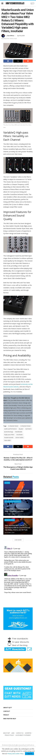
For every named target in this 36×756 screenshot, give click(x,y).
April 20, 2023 (21, 35)
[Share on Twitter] (18, 61)
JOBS (13, 733)
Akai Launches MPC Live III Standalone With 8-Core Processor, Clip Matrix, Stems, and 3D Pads (17, 527)
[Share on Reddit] (28, 61)
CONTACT (6, 711)
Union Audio (19, 437)
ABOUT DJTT (7, 707)
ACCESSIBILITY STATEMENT (23, 735)
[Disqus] (18, 569)
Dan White (10, 35)
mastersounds (8, 437)
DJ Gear (7, 482)
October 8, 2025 (10, 514)
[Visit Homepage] (16, 3)
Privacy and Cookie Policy (15, 753)
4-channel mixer (26, 426)
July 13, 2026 (9, 495)
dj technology (8, 432)
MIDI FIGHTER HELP (9, 719)
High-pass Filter (9, 434)
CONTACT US (19, 733)
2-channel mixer (13, 426)
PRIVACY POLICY (9, 735)
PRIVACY (6, 715)
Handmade (18, 432)
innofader (20, 434)
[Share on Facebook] (8, 61)
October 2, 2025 (10, 532)
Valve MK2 (7, 440)
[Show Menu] (2, 3)
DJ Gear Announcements (13, 501)
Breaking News (9, 520)
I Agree (29, 753)
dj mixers (28, 429)
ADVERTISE (28, 733)
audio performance (10, 429)
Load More (18, 540)
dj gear (21, 429)
